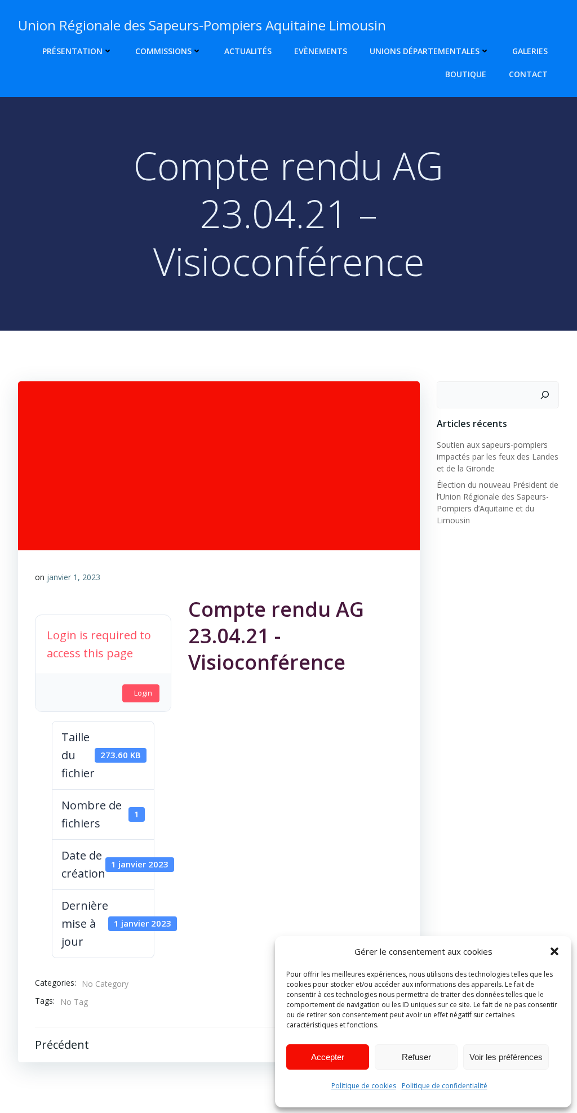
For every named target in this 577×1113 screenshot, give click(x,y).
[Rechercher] (544, 395)
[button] (554, 951)
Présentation (72, 51)
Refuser (416, 1057)
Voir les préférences (506, 1057)
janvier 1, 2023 (73, 577)
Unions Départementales (425, 51)
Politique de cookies (363, 1085)
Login (143, 693)
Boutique (465, 74)
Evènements (320, 51)
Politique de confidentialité (444, 1085)
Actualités (248, 51)
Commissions (163, 51)
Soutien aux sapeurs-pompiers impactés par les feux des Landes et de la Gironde (497, 456)
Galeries (530, 51)
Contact (528, 74)
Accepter (327, 1057)
